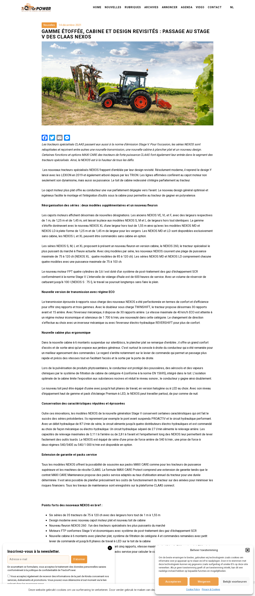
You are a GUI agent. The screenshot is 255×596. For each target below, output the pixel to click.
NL (232, 7)
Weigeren (204, 582)
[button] (247, 550)
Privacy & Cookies (211, 589)
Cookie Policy (193, 589)
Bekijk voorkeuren (235, 582)
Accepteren (173, 582)
